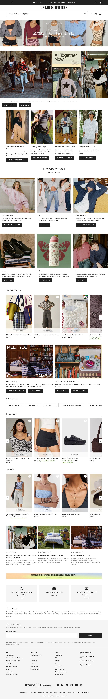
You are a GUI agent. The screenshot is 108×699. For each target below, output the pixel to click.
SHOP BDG (44, 225)
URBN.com (62, 692)
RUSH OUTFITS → (33, 405)
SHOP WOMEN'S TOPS (40, 158)
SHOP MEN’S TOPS (88, 158)
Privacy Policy (23, 692)
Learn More (54, 595)
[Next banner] (95, 2)
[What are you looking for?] (85, 14)
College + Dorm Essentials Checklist (50, 555)
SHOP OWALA (45, 280)
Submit (90, 635)
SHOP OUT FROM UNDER (12, 225)
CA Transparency (43, 692)
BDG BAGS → (50, 405)
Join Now (21, 598)
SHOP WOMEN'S (9, 105)
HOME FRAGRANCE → (96, 405)
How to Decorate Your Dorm (80, 555)
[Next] (100, 317)
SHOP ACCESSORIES (79, 390)
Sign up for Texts (88, 661)
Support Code (71, 692)
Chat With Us (86, 665)
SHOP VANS (8, 280)
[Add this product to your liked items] (29, 297)
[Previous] (8, 317)
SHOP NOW (71, 2)
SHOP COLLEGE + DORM (16, 390)
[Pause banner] (101, 2)
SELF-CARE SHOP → (15, 405)
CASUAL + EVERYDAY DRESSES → (72, 405)
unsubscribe (9, 644)
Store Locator (86, 652)
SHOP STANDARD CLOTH (86, 225)
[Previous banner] (12, 2)
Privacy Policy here (84, 642)
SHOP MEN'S (25, 105)
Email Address (11, 631)
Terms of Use (32, 692)
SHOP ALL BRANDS (54, 172)
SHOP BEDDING (36, 390)
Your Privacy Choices (83, 692)
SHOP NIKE (81, 280)
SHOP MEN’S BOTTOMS (64, 158)
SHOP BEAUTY (61, 390)
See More (9, 616)
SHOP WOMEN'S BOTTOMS (17, 160)
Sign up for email (88, 657)
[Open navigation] (100, 14)
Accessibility (53, 692)
